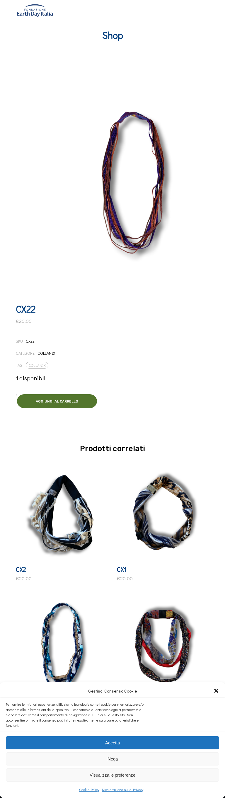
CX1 (122, 569)
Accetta (112, 742)
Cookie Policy (89, 789)
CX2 (21, 569)
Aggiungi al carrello (57, 401)
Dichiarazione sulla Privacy (122, 789)
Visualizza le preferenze (112, 775)
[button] (216, 691)
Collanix (46, 353)
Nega (113, 758)
